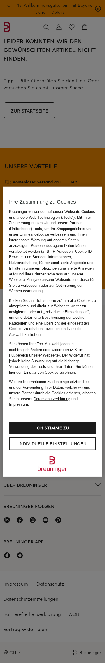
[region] (52, 332)
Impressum (18, 404)
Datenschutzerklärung (52, 398)
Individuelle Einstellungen (52, 443)
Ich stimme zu (52, 427)
